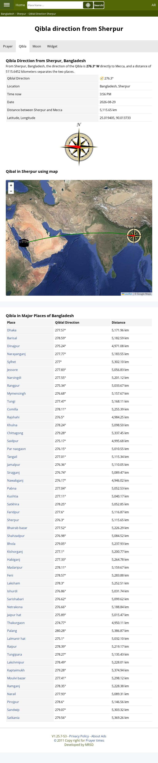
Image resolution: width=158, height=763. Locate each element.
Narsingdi (14, 378)
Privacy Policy (79, 736)
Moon (37, 46)
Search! (99, 5)
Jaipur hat (14, 615)
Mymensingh (16, 393)
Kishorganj (15, 551)
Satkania (13, 718)
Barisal (12, 338)
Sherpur (13, 520)
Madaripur (15, 567)
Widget (52, 46)
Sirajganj (13, 472)
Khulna (12, 425)
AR (154, 5)
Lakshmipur (15, 662)
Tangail (12, 457)
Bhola (11, 544)
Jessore (12, 370)
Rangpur (13, 385)
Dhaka (11, 330)
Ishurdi (12, 591)
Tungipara (14, 654)
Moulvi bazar (16, 678)
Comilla (12, 409)
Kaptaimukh (16, 670)
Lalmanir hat (16, 638)
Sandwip (13, 710)
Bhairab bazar (17, 528)
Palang (12, 631)
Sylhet (11, 362)
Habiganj (13, 559)
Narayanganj (16, 354)
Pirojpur (13, 702)
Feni (10, 575)
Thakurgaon (16, 623)
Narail (11, 694)
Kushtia (12, 496)
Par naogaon (16, 449)
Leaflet (128, 293)
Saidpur (12, 441)
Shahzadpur (16, 536)
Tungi (11, 401)
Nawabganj (15, 480)
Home (20, 5)
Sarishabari (15, 599)
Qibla (22, 46)
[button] (133, 234)
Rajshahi (13, 417)
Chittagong (15, 433)
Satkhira (13, 504)
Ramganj (13, 686)
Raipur (12, 646)
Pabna (11, 488)
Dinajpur (13, 346)
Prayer (8, 46)
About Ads (98, 736)
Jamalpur (13, 465)
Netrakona (15, 607)
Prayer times (95, 740)
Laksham (13, 583)
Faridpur (13, 512)
